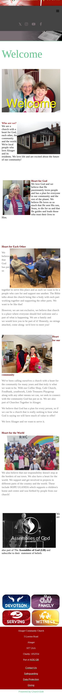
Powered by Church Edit (31, 691)
